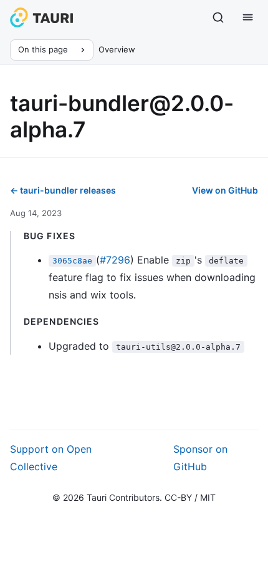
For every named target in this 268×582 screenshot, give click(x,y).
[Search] (218, 17)
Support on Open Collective (51, 458)
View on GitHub (225, 190)
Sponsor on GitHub (200, 458)
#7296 (115, 260)
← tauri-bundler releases (63, 190)
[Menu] (248, 17)
